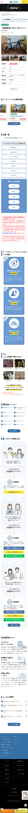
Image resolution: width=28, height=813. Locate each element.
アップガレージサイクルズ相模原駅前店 (17, 75)
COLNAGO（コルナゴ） (7, 417)
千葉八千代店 (13, 175)
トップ (2, 13)
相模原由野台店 (13, 152)
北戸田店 (13, 170)
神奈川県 (13, 191)
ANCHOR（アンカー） (21, 412)
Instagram (7, 778)
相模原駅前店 (13, 147)
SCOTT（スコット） (20, 424)
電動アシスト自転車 (5, 744)
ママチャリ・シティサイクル (7, 747)
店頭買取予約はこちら (15, 492)
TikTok (7, 782)
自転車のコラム (21, 769)
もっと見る (15, 123)
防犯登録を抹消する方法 (9, 233)
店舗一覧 (7, 774)
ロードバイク (17, 19)
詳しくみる (15, 625)
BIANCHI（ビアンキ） (8, 407)
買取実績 (7, 13)
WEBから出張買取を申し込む (15, 552)
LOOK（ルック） (20, 421)
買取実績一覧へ (14, 88)
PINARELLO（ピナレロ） (21, 417)
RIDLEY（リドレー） (8, 424)
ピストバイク (17, 739)
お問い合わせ (14, 792)
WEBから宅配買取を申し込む (15, 615)
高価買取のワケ (21, 761)
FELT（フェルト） (7, 421)
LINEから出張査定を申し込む (15, 556)
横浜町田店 (13, 161)
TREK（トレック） (7, 412)
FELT (10, 68)
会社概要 (14, 788)
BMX (15, 736)
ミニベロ (3, 755)
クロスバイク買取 (5, 739)
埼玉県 (13, 196)
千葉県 (13, 202)
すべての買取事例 (6, 19)
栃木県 (13, 207)
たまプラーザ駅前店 (13, 156)
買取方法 (7, 765)
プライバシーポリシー (14, 795)
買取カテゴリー (21, 765)
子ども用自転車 (4, 750)
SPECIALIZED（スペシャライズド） (21, 408)
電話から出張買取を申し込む (15, 548)
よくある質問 (21, 774)
